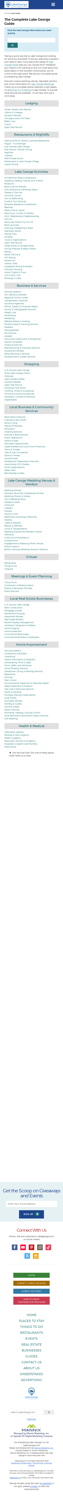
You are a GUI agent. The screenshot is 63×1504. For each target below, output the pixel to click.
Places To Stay (31, 1321)
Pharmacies (10, 746)
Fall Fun (8, 219)
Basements (9, 674)
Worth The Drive (12, 254)
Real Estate (31, 1344)
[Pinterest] (31, 1247)
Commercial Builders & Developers (21, 637)
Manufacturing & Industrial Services (22, 348)
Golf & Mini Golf (12, 275)
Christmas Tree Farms (15, 388)
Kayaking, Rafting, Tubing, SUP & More (23, 180)
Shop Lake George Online (17, 373)
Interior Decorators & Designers (19, 659)
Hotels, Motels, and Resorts (17, 109)
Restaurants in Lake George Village (21, 161)
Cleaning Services (13, 431)
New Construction (13, 607)
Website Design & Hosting (17, 321)
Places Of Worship (13, 426)
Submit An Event (31, 1291)
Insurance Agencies (14, 303)
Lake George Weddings (42, 84)
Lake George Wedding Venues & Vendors (31, 482)
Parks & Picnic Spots (14, 210)
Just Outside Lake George (17, 146)
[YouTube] (23, 1247)
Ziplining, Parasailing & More (18, 228)
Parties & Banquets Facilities (18, 588)
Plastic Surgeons (12, 738)
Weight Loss (10, 312)
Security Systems (12, 291)
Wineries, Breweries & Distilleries (20, 204)
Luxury (7, 124)
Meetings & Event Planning (31, 576)
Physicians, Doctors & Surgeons (19, 741)
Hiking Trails (10, 234)
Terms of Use (38, 1463)
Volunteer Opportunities (16, 443)
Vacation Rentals (12, 115)
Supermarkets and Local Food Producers (24, 446)
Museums (9, 183)
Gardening (9, 656)
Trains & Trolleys (12, 449)
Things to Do (10, 566)
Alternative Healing (13, 732)
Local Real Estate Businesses (31, 599)
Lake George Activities (31, 172)
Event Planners (11, 591)
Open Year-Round (13, 127)
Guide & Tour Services (15, 201)
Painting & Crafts (12, 278)
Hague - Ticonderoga (15, 143)
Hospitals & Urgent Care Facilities (20, 744)
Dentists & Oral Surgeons (16, 735)
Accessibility (46, 1483)
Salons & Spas (11, 440)
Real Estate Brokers (13, 619)
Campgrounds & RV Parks (17, 118)
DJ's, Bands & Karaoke (15, 294)
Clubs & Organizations (15, 240)
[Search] (49, 1412)
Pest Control (10, 680)
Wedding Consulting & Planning (20, 517)
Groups (31, 557)
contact (34, 1486)
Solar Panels (10, 698)
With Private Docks (13, 158)
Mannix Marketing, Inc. (43, 1448)
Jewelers (8, 327)
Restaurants (10, 563)
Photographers (11, 330)
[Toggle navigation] (53, 4)
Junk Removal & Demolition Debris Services (26, 715)
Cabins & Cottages (13, 112)
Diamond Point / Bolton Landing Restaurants (26, 140)
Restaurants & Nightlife (31, 135)
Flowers (8, 511)
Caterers (8, 155)
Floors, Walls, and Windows (18, 665)
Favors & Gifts (11, 514)
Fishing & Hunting (13, 269)
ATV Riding (10, 257)
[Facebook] (14, 1247)
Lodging (31, 103)
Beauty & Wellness (13, 525)
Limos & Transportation (15, 528)
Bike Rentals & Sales (14, 473)
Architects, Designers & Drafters (19, 625)
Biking (7, 251)
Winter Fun (9, 260)
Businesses (31, 1350)
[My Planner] (36, 1256)
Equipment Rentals (14, 350)
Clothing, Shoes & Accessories (19, 391)
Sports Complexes (13, 342)
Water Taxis (10, 470)
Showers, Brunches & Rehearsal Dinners (24, 493)
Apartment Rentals (13, 616)
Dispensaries (10, 399)
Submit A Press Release (31, 1283)
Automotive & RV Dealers (16, 464)
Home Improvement (31, 644)
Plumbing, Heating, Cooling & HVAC (22, 712)
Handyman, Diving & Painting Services (23, 671)
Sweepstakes (31, 1374)
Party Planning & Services (16, 353)
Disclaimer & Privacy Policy (21, 1463)
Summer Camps (12, 195)
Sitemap (31, 1419)
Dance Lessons (11, 546)
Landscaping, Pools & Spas (17, 662)
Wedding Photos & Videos (17, 496)
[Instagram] (40, 1247)
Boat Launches (11, 225)
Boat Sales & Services (14, 417)
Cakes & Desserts (12, 522)
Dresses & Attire (12, 502)
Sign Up (29, 1214)
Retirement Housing (14, 613)
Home (6, 13)
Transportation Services (15, 300)
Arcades (8, 237)
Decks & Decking (12, 692)
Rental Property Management (19, 622)
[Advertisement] (31, 1053)
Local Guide (15, 13)
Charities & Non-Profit (15, 420)
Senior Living (10, 423)
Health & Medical (31, 726)
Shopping (31, 364)
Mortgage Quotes (13, 610)
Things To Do (31, 1327)
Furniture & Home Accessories (19, 393)
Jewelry (8, 520)
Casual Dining (11, 164)
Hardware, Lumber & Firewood (19, 396)
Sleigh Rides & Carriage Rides (19, 245)
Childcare (9, 505)
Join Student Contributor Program (31, 1300)
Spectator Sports (12, 231)
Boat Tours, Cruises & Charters (19, 213)
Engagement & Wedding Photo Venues (23, 543)
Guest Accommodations (16, 537)
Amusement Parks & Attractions (20, 177)
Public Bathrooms (13, 437)
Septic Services (11, 709)
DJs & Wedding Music (15, 499)
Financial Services (13, 345)
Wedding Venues (12, 490)
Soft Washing (11, 718)
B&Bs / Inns (9, 121)
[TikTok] (48, 1247)
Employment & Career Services (19, 356)
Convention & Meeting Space (18, 585)
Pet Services (10, 333)
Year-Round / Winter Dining (18, 149)
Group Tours (10, 582)
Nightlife (8, 152)
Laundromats (11, 458)
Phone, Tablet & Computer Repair (21, 306)
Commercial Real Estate (16, 634)
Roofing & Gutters (13, 703)
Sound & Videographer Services (20, 309)
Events (31, 1338)
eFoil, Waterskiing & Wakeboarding (21, 216)
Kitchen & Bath (11, 706)
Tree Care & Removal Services (19, 689)
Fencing (8, 677)
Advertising (10, 315)
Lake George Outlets (14, 379)
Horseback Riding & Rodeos (18, 266)
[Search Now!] (12, 45)
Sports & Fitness (12, 455)
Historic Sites (10, 263)
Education (9, 428)
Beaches (8, 207)
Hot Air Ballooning (13, 198)
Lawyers (8, 336)
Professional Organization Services (21, 461)
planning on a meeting (19, 90)
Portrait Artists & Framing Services (21, 324)
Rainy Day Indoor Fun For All (18, 222)
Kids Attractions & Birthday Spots (20, 189)
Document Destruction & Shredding (22, 339)
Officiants (9, 534)
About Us (31, 1368)
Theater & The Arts (13, 192)
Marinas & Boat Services (16, 434)
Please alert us (15, 1478)
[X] (27, 1256)
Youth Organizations (14, 467)
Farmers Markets (12, 382)
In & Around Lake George (16, 370)
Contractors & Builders (15, 653)
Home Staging (11, 628)
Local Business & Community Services (31, 409)
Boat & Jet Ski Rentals (15, 186)
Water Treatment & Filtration (18, 686)
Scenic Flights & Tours (15, 272)
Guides (31, 1356)
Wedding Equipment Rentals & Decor (23, 531)
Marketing (9, 318)
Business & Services (31, 286)
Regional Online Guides (16, 297)
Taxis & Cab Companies (16, 452)
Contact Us (32, 1362)
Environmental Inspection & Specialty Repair (26, 683)
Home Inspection (13, 631)
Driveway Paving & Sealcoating (19, 695)
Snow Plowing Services (16, 668)
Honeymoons (11, 540)
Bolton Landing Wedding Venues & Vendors (26, 549)
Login (31, 1275)
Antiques (8, 376)
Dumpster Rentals (13, 701)
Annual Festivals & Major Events (20, 248)
